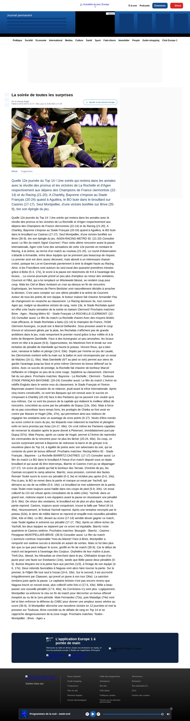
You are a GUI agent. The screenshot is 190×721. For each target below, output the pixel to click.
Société (29, 40)
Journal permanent (19, 15)
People (136, 40)
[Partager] (7, 95)
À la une (132, 5)
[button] (168, 714)
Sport (98, 40)
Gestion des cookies (141, 695)
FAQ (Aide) (104, 690)
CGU (134, 690)
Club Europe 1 (169, 40)
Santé (89, 40)
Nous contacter (74, 676)
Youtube (41, 689)
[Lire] (93, 714)
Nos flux (103, 686)
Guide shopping (150, 40)
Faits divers (109, 40)
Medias (69, 40)
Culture (79, 40)
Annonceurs (137, 676)
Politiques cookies (107, 695)
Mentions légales (74, 695)
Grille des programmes (110, 676)
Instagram (32, 689)
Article (14, 171)
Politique (17, 40)
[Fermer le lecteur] (171, 708)
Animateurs (105, 681)
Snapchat (46, 689)
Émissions (160, 5)
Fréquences (72, 686)
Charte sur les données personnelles (110, 701)
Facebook (36, 689)
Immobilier (124, 40)
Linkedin (51, 689)
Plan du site (72, 690)
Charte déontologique (77, 700)
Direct (178, 5)
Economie (41, 40)
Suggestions (27, 171)
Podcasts (145, 5)
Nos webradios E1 (140, 686)
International (55, 40)
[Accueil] (95, 6)
